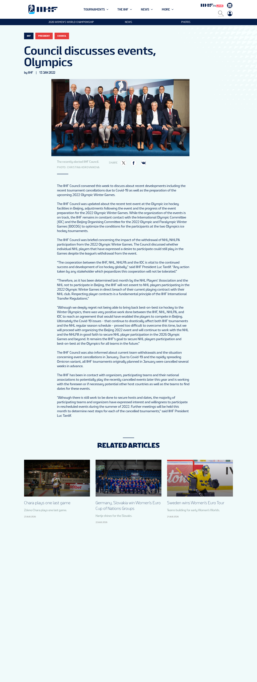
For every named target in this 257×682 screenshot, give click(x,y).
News (128, 22)
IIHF (29, 36)
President (44, 36)
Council (61, 36)
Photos (185, 22)
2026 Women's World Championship (71, 22)
